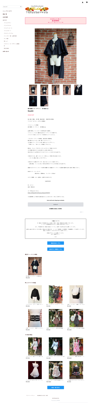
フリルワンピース (8, 28)
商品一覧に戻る (56, 387)
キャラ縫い (6, 38)
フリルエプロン (7, 22)
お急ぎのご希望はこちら (55, 249)
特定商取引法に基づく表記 (42, 395)
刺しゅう (6, 41)
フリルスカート (7, 30)
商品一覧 (5, 14)
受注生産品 (6, 48)
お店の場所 (5, 17)
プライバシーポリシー (30, 395)
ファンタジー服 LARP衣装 (10, 36)
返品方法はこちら (55, 243)
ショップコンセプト (7, 11)
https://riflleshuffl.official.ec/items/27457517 (39, 192)
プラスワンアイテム (8, 33)
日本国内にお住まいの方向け (55, 208)
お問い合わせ (6, 51)
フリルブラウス (7, 25)
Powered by (54, 400)
